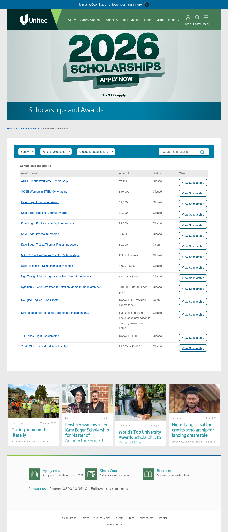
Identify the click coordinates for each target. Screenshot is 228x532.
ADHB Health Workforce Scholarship (44, 181)
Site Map (163, 518)
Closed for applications (93, 152)
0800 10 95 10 (75, 488)
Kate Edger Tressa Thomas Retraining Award (49, 244)
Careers (119, 518)
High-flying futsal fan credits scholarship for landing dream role (193, 429)
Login (188, 24)
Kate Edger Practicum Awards (40, 234)
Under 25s (112, 20)
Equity (25, 152)
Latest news (18, 423)
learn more (134, 4)
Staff (131, 518)
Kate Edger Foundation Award (40, 202)
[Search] (202, 152)
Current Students (91, 20)
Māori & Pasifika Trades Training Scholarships (50, 255)
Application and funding (28, 128)
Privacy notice (114, 524)
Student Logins (101, 518)
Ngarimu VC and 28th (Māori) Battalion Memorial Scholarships (60, 287)
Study (72, 20)
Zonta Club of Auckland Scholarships (44, 346)
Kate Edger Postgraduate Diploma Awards (48, 223)
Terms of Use (145, 518)
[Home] (33, 20)
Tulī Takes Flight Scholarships (40, 336)
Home (10, 128)
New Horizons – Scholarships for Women (47, 266)
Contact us (37, 488)
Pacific (160, 20)
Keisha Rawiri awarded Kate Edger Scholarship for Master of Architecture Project (87, 432)
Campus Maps (68, 518)
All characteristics (54, 152)
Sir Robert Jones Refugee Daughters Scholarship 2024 (56, 313)
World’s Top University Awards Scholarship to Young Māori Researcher (140, 440)
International (131, 20)
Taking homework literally (29, 432)
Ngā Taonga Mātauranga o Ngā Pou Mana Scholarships (56, 276)
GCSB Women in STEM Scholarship (44, 191)
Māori (148, 20)
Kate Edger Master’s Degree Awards (44, 213)
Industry (173, 20)
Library (85, 518)
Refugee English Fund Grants (39, 300)
